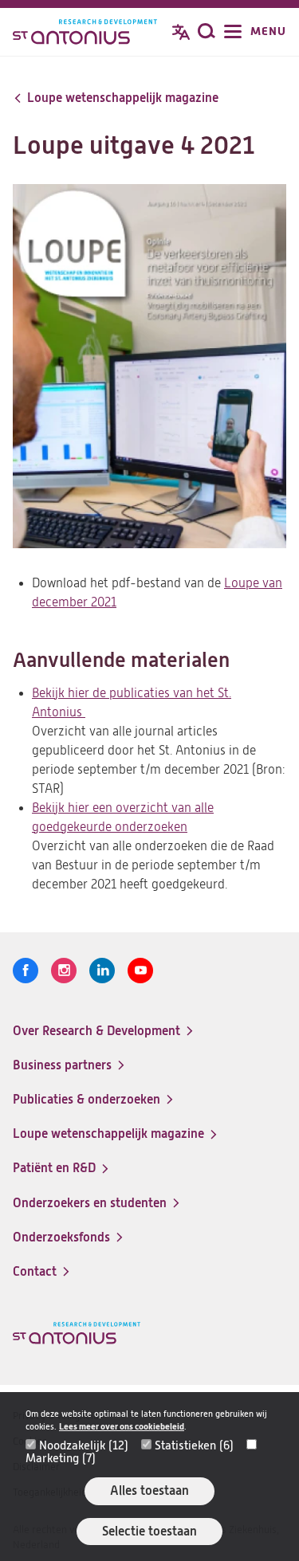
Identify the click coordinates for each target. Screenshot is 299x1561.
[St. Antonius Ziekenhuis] (85, 33)
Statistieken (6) (194, 1445)
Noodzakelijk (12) (83, 1445)
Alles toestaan (149, 1490)
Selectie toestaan (149, 1531)
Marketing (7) (61, 1458)
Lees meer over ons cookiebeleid (121, 1427)
